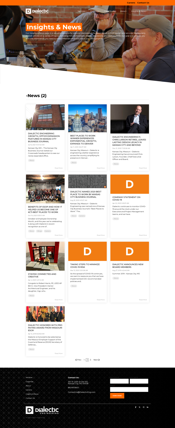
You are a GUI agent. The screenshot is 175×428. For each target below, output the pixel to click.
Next (96, 360)
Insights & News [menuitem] (32, 394)
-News (31, 160)
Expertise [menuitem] (29, 382)
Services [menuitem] (29, 377)
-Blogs (39, 231)
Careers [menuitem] (131, 3)
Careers (47, 231)
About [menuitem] (28, 386)
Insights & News (138, 11)
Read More (59, 168)
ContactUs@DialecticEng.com (81, 392)
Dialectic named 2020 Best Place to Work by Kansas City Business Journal (85, 194)
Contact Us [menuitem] (143, 3)
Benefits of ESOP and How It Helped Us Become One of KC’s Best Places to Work (45, 209)
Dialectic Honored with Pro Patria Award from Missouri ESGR (45, 328)
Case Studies (110, 11)
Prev (79, 360)
